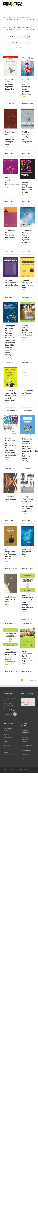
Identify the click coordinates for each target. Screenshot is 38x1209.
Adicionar (25, 104)
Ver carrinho (30, 19)
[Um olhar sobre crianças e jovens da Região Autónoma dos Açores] (27, 66)
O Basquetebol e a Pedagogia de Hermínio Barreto (10, 554)
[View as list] (21, 48)
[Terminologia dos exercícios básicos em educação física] (10, 119)
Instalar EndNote (26, 750)
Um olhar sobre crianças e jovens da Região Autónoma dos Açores (26, 86)
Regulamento (25, 754)
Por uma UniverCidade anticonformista (11, 282)
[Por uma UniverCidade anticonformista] (10, 267)
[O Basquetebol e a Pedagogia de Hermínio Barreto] (10, 536)
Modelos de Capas (27, 746)
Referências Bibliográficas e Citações (26, 739)
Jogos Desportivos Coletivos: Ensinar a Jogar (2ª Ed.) (27, 656)
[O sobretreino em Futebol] (27, 377)
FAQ (5, 741)
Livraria (6, 752)
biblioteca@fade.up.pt (9, 710)
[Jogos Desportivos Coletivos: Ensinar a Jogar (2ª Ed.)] (27, 638)
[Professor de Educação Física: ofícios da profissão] (10, 217)
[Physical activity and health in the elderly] (27, 267)
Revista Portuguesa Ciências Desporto (9, 736)
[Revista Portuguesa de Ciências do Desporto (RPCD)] (27, 169)
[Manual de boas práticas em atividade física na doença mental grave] (10, 637)
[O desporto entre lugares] (10, 483)
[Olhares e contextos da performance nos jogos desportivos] (10, 377)
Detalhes (11, 104)
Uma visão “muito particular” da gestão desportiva (9, 84)
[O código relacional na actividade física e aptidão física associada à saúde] (27, 483)
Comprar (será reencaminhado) (25, 621)
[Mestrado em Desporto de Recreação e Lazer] (10, 584)
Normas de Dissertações (25, 732)
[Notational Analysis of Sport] (27, 536)
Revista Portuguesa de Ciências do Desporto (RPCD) (27, 187)
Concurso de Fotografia (7, 747)
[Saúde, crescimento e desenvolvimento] (10, 166)
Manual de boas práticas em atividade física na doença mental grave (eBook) (27, 602)
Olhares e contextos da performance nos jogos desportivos (10, 395)
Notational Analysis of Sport (26, 551)
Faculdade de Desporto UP (8, 729)
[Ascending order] (29, 37)
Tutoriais (24, 759)
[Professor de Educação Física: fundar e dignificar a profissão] (27, 217)
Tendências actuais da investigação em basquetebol (27, 137)
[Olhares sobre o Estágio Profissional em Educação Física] (27, 312)
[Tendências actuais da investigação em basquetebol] (27, 119)
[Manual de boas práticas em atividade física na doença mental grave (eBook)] (27, 583)
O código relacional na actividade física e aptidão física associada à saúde (27, 504)
